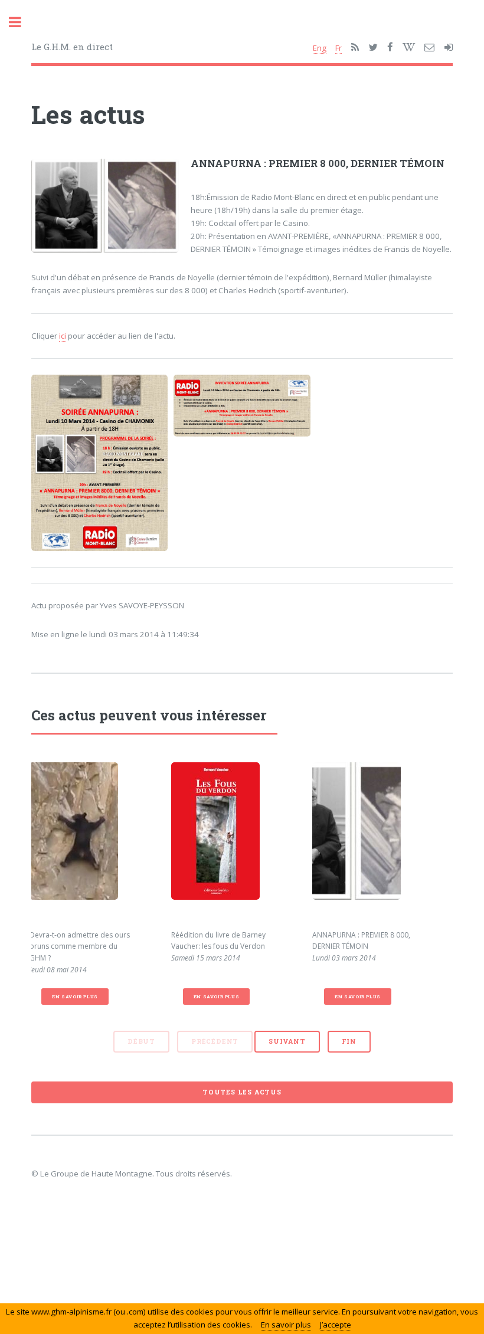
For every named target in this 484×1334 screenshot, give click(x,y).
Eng (319, 47)
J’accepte (335, 1324)
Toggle (21, 22)
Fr (338, 47)
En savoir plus (74, 996)
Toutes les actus (242, 1092)
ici (62, 335)
